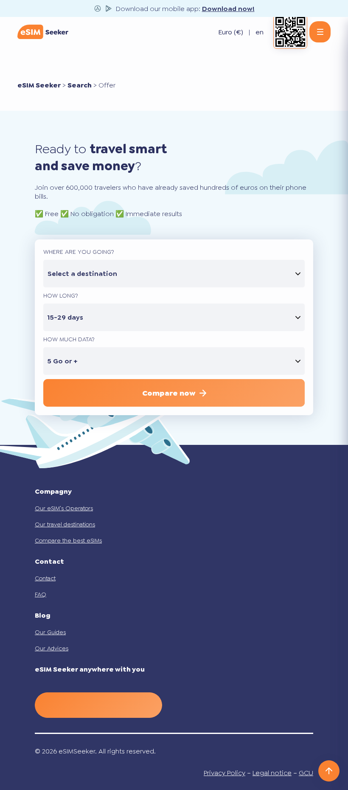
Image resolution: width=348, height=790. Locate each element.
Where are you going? (78, 252)
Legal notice (272, 772)
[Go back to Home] (42, 32)
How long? (60, 295)
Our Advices (51, 648)
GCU (306, 772)
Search (79, 85)
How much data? (69, 339)
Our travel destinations (65, 524)
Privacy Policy (224, 772)
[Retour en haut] (329, 771)
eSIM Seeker (39, 85)
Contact (45, 578)
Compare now (168, 393)
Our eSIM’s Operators (64, 508)
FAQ (40, 594)
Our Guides (50, 632)
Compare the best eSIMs (68, 540)
